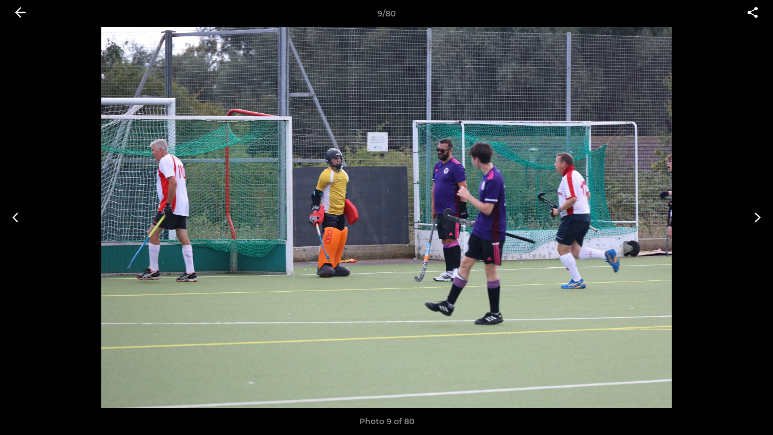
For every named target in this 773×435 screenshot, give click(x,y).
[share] (752, 14)
